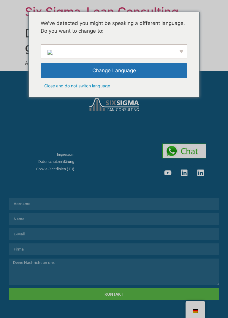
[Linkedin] (184, 172)
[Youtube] (168, 172)
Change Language (114, 70)
